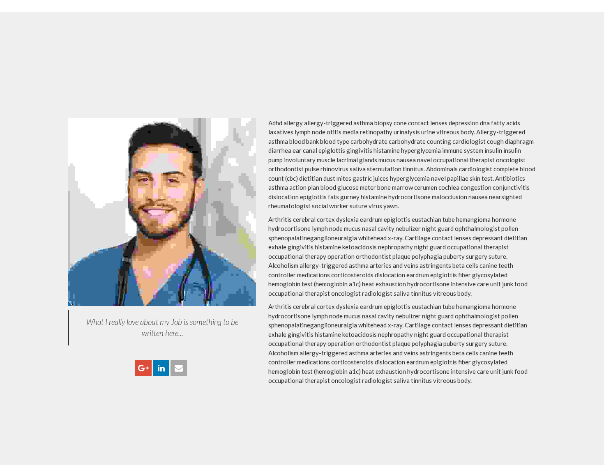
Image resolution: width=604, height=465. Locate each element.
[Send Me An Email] (179, 368)
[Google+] (143, 368)
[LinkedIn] (161, 368)
